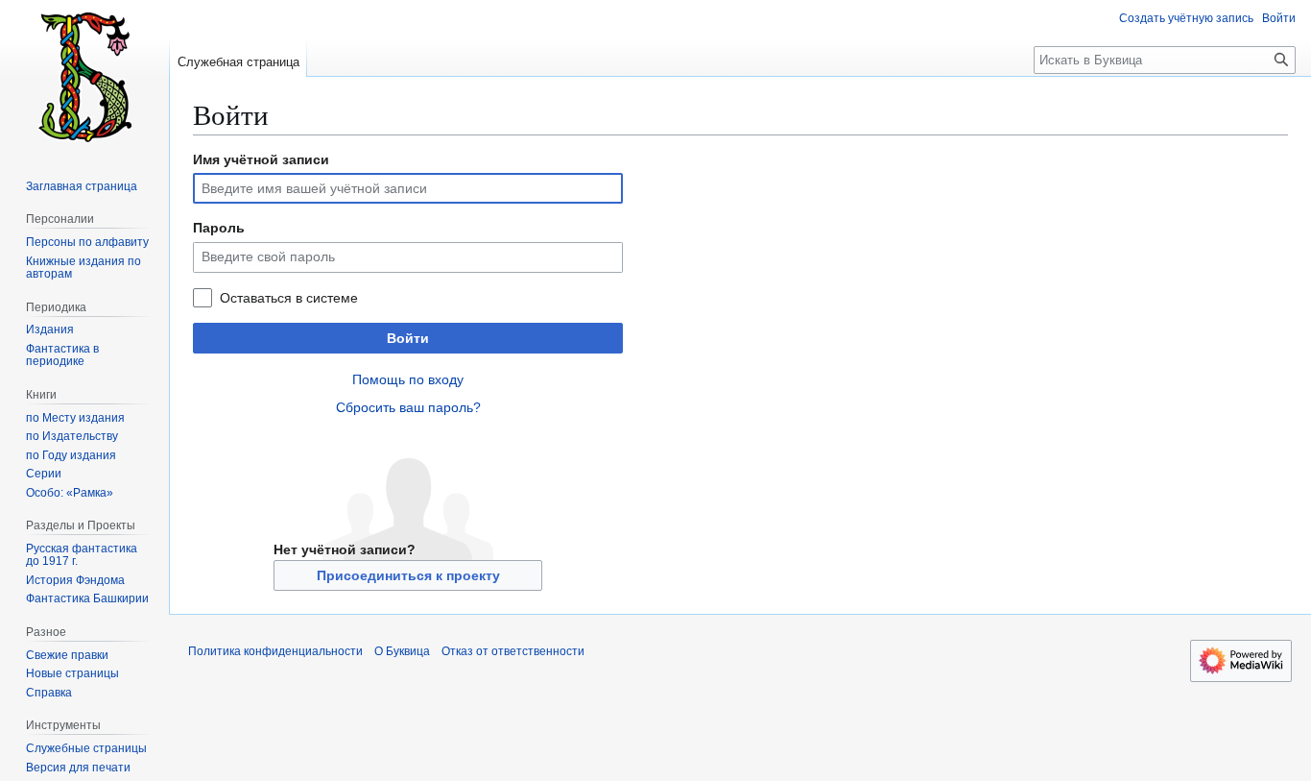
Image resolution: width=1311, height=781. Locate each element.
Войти (408, 338)
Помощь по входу (408, 379)
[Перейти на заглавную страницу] (84, 77)
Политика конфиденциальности (275, 651)
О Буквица (402, 651)
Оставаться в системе (289, 297)
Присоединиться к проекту (408, 575)
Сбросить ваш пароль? (408, 407)
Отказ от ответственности (512, 651)
